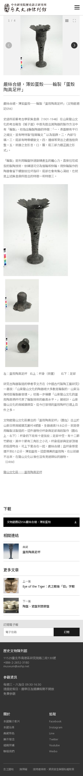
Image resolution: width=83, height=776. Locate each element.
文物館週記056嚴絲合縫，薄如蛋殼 (29, 522)
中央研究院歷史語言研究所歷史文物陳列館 (24, 7)
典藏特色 (8, 733)
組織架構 (8, 745)
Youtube (54, 745)
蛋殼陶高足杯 (31, 552)
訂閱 (66, 632)
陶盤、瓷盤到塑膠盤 (36, 606)
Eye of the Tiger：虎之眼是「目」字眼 (49, 586)
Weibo (53, 751)
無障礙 (23, 769)
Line (51, 733)
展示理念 (8, 739)
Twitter (53, 739)
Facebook (55, 721)
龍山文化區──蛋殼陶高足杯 (22, 472)
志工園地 (8, 769)
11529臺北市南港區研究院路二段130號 (29, 658)
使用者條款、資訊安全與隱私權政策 (53, 769)
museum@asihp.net (16, 666)
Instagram (55, 727)
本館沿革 (8, 727)
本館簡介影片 (11, 721)
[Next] (74, 45)
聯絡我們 (8, 751)
